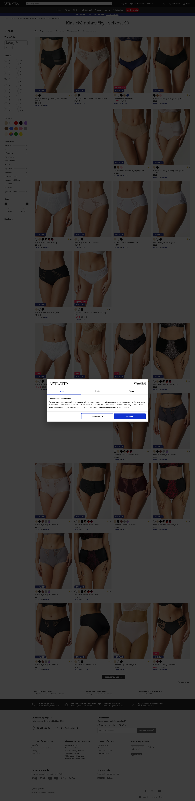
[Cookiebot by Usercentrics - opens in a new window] (136, 383)
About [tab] (131, 391)
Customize (96, 416)
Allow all (129, 416)
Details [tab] (97, 391)
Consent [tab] (63, 391)
